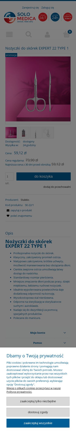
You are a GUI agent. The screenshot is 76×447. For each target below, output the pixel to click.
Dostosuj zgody (38, 412)
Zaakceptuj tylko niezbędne (38, 401)
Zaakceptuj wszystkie (38, 423)
